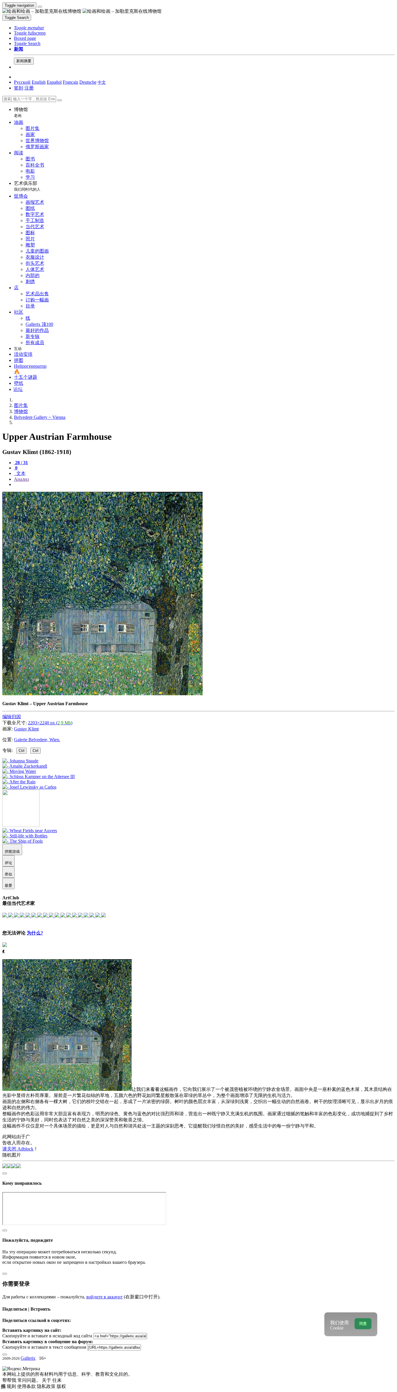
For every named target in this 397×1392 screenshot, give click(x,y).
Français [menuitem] (70, 82)
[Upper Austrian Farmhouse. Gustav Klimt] (102, 693)
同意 (363, 1323)
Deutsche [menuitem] (87, 82)
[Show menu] (39, 7)
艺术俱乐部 (27, 186)
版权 (61, 1386)
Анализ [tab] (21, 479)
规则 (12, 1386)
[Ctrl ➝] (29, 830)
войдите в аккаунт (104, 1296)
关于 (47, 1380)
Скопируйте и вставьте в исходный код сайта (47, 1335)
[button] (29, 27)
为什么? (35, 932)
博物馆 (21, 112)
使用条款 (27, 1386)
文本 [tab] (20, 473)
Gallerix (28, 1358)
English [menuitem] (39, 82)
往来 (57, 1380)
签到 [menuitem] (18, 87)
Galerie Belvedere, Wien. (37, 739)
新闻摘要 (23, 61)
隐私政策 (47, 1386)
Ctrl (21, 750)
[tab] (21, 462)
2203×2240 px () (50, 722)
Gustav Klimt (26, 728)
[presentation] (204, 484)
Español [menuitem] (54, 82)
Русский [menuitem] (22, 82)
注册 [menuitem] (29, 87)
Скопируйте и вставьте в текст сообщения (44, 1347)
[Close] (59, 100)
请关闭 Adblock (17, 1148)
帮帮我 (9, 1380)
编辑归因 (11, 716)
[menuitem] (102, 82)
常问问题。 (29, 1380)
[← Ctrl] (29, 787)
